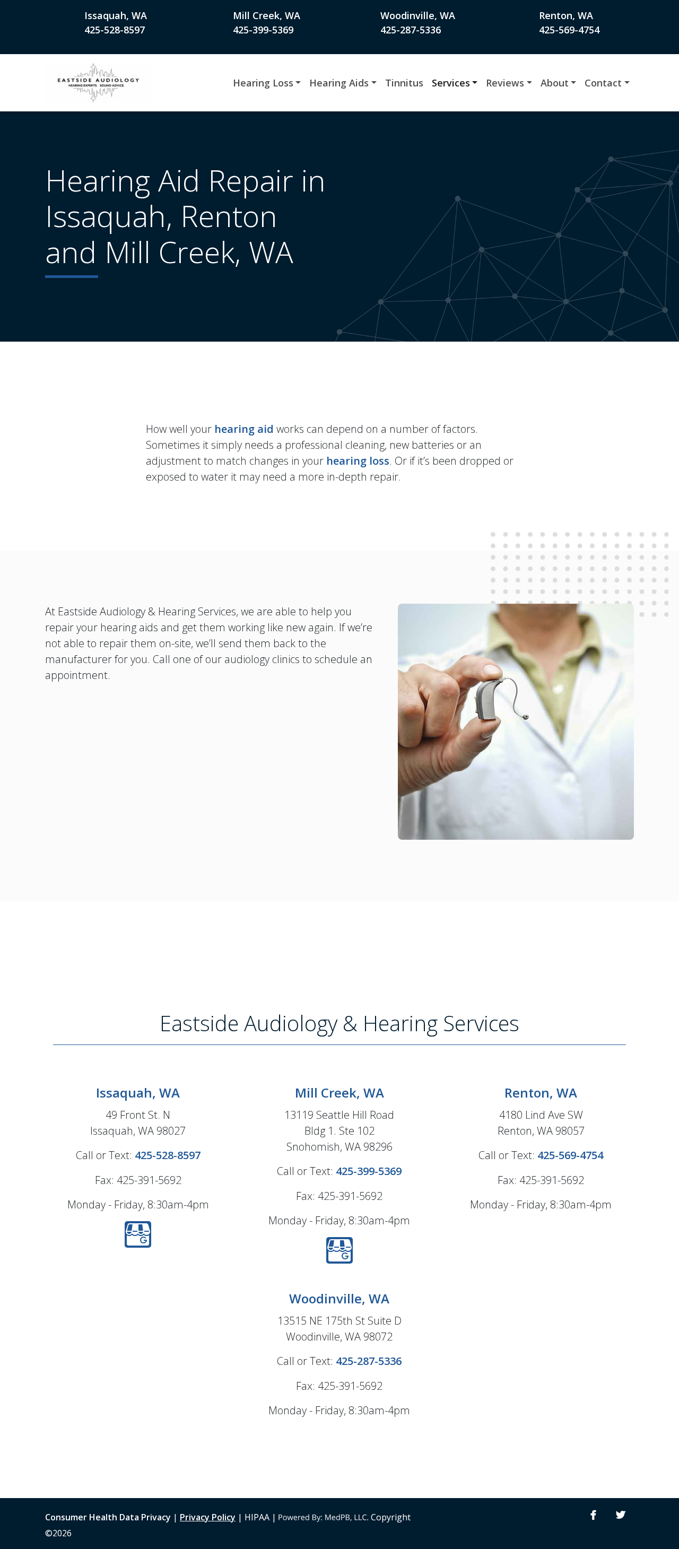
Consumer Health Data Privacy (108, 1517)
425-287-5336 (410, 29)
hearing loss (357, 461)
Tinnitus (404, 82)
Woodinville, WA (417, 15)
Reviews (505, 82)
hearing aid (244, 429)
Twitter (620, 1515)
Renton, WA (566, 15)
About (555, 82)
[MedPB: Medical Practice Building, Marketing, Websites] (323, 1517)
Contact (603, 82)
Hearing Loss (263, 82)
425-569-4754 (569, 29)
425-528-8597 (114, 29)
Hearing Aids (339, 82)
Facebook (593, 1515)
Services (451, 82)
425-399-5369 (263, 29)
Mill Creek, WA (266, 15)
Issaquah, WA (115, 15)
